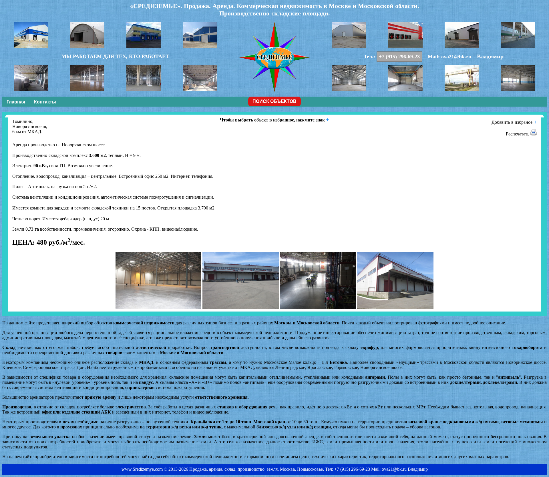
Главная (16, 101)
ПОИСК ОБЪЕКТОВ (274, 101)
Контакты (45, 101)
